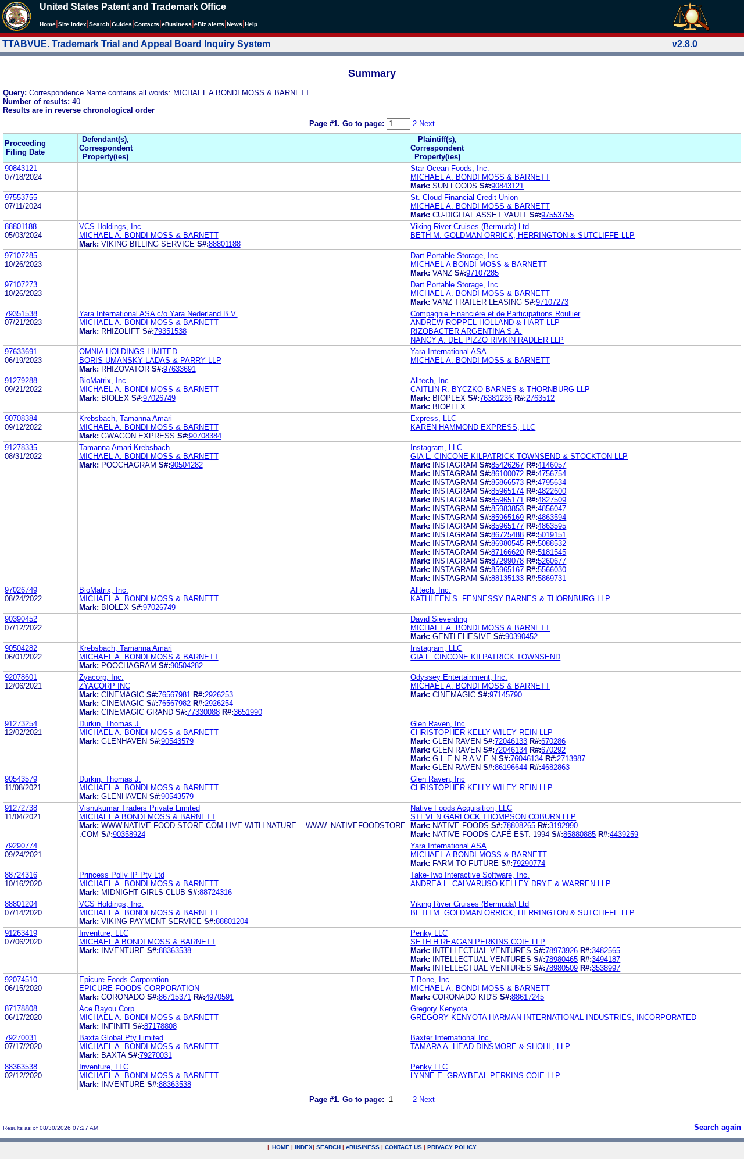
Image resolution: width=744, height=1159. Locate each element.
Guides (122, 24)
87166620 (507, 552)
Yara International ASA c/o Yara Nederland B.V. (158, 313)
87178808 (21, 1008)
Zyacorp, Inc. (101, 677)
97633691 (21, 351)
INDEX (304, 1147)
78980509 (561, 968)
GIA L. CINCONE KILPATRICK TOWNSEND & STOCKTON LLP (519, 456)
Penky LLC (429, 933)
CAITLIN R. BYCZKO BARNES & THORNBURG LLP (500, 389)
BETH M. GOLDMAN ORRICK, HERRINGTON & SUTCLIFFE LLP (522, 235)
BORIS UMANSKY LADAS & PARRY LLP (150, 360)
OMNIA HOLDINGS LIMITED (128, 351)
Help (251, 24)
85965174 (507, 491)
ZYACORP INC (104, 686)
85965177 (507, 526)
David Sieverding (438, 619)
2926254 (219, 703)
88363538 (175, 950)
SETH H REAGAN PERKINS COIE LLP (477, 941)
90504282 (186, 465)
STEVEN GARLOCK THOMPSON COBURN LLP (493, 816)
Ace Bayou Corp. (108, 1008)
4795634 (552, 482)
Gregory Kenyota (438, 1008)
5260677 (552, 561)
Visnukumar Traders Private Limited (139, 808)
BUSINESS (363, 1147)
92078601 (21, 677)
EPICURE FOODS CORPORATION (139, 988)
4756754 (552, 473)
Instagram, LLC (436, 447)
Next (427, 123)
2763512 (540, 398)
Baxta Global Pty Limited (121, 1037)
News (234, 24)
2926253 (219, 694)
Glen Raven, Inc (437, 723)
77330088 (203, 712)
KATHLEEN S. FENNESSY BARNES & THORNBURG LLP (510, 598)
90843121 (21, 168)
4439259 (624, 834)
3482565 (606, 950)
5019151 (552, 534)
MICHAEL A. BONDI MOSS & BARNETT (480, 177)
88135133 (507, 578)
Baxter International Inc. (450, 1037)
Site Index (72, 24)
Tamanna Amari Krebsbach (124, 447)
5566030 (552, 569)
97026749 (159, 398)
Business (177, 24)
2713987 (571, 758)
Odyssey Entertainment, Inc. (458, 677)
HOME (280, 1147)
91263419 (21, 933)
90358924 (129, 834)
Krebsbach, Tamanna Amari (125, 418)
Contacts (146, 24)
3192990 (563, 825)
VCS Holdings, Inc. (111, 226)
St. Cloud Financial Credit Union (464, 197)
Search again (717, 1127)
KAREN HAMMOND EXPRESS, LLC (472, 427)
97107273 (21, 284)
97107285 (21, 255)
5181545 (552, 552)
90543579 (177, 741)
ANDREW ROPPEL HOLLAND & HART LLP (485, 322)
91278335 (21, 447)
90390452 (21, 619)
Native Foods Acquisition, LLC (461, 808)
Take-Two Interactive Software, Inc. (470, 875)
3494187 (606, 959)
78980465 (561, 959)
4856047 (552, 508)
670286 (553, 741)
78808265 (519, 825)
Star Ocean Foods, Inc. (449, 168)
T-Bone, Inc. (431, 979)
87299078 (507, 561)
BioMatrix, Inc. (103, 380)
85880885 (579, 834)
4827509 (552, 499)
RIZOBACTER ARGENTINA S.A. (466, 331)
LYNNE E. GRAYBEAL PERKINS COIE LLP (485, 1075)
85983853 (507, 508)
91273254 (21, 723)
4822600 (552, 491)
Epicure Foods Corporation (124, 979)
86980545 (507, 543)
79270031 (21, 1037)
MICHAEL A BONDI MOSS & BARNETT (478, 264)
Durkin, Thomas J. (110, 723)
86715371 (175, 997)
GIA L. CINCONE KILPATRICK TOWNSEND (485, 656)
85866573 (507, 482)
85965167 (507, 569)
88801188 (21, 226)
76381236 (496, 398)
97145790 (505, 694)
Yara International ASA (448, 351)
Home (48, 24)
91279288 (21, 380)
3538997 (606, 968)
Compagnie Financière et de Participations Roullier (495, 313)
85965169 (507, 517)
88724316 (21, 875)
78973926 (561, 950)
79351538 (21, 313)
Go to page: (364, 123)
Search (99, 24)
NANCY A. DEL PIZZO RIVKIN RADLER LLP (487, 340)
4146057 (552, 465)
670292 (553, 750)
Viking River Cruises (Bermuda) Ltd (469, 226)
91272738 (21, 808)
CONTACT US (403, 1147)
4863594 (552, 517)
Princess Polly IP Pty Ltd (121, 875)
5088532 (552, 543)
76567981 (174, 694)
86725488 (507, 534)
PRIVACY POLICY (452, 1147)
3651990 (248, 712)
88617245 (528, 997)
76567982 (174, 703)
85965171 (507, 499)
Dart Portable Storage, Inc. (455, 255)
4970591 (219, 997)
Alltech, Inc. (430, 380)
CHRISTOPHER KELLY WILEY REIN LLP (481, 732)
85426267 (507, 465)
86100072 (507, 473)
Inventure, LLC (103, 933)
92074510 (21, 979)
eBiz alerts (209, 24)
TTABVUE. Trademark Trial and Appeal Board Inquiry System (136, 44)
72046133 (511, 741)
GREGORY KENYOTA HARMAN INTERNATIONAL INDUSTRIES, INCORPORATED (553, 1017)
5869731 (552, 578)
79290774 (21, 845)
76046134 (526, 758)
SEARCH (328, 1147)
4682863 (555, 767)
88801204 (21, 904)
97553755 (21, 197)
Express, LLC (433, 418)
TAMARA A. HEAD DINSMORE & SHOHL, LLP (490, 1046)
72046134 (511, 750)
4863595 (552, 526)
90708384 (21, 418)
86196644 (511, 767)
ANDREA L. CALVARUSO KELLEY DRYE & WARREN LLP (510, 883)
